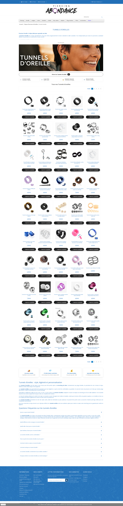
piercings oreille (95, 399)
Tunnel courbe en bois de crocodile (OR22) (60, 215)
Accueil (21, 24)
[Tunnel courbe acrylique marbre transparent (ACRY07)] (61, 127)
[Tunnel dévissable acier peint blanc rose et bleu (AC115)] (77, 260)
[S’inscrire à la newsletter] (66, 480)
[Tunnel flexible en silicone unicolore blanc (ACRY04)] (29, 154)
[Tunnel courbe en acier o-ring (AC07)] (93, 127)
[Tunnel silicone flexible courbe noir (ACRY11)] (77, 154)
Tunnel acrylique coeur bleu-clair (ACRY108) (29, 242)
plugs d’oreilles (80, 385)
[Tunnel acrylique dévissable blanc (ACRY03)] (77, 286)
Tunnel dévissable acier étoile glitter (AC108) (61, 348)
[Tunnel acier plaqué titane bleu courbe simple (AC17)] (93, 233)
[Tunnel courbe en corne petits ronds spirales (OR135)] (29, 339)
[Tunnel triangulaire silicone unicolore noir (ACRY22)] (45, 180)
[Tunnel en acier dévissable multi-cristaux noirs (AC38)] (77, 207)
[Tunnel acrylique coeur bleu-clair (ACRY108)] (29, 233)
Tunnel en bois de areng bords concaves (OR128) (61, 268)
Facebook (85, 475)
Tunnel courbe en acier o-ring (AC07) (93, 136)
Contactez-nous (23, 494)
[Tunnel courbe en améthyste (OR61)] (29, 180)
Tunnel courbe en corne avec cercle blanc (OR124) (29, 268)
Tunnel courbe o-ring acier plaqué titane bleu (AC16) (29, 321)
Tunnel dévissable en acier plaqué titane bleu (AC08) (61, 189)
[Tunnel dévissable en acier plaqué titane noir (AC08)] (45, 101)
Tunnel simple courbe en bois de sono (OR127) (93, 189)
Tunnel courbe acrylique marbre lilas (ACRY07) (61, 295)
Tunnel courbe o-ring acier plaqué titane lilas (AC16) (93, 295)
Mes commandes (38, 475)
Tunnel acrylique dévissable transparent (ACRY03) (93, 162)
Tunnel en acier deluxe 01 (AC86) (93, 268)
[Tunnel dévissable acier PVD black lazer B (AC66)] (77, 339)
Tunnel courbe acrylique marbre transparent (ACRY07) (61, 136)
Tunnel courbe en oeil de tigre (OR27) (28, 215)
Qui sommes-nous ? (24, 484)
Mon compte (38, 472)
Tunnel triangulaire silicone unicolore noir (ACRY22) (45, 189)
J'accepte (3, 504)
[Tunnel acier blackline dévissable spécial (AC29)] (61, 154)
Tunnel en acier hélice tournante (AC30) (29, 295)
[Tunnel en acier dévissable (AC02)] (29, 127)
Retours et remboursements (25, 490)
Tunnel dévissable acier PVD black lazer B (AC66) (77, 348)
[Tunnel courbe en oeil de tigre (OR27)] (29, 207)
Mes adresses (37, 479)
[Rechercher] (102, 17)
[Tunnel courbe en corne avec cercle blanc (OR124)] (29, 260)
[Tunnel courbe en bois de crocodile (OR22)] (61, 207)
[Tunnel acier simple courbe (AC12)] (61, 101)
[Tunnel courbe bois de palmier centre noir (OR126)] (77, 180)
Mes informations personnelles (38, 481)
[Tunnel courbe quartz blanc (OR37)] (45, 286)
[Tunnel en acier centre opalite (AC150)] (93, 313)
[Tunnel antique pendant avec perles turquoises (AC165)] (45, 154)
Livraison (21, 488)
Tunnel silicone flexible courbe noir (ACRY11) (77, 162)
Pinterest (85, 479)
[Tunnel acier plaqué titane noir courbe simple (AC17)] (29, 101)
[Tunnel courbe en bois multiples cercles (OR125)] (45, 207)
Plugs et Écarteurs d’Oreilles (31, 24)
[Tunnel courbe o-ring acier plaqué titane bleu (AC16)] (29, 313)
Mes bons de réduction (39, 484)
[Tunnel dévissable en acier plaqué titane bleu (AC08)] (61, 180)
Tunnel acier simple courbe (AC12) (61, 110)
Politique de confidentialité (25, 482)
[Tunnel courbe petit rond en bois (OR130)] (45, 260)
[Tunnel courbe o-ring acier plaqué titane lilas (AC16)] (93, 286)
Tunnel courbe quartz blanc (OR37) (45, 295)
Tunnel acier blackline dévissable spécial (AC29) (61, 162)
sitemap (21, 496)
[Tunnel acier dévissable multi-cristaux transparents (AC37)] (93, 339)
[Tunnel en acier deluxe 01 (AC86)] (93, 260)
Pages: (89, 88)
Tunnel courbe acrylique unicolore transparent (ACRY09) (45, 242)
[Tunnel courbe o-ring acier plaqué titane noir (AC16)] (77, 127)
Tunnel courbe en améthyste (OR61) (29, 189)
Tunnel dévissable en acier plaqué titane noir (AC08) (45, 110)
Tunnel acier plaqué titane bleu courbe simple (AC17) (93, 242)
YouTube (85, 481)
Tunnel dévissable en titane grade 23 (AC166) (61, 321)
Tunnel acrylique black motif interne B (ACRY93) (45, 348)
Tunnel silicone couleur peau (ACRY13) (93, 215)
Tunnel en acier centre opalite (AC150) (93, 321)
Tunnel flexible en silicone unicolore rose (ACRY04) (77, 242)
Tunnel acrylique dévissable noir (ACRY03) (77, 110)
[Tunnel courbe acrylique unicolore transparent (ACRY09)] (45, 233)
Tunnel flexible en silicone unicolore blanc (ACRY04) (29, 162)
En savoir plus (61, 42)
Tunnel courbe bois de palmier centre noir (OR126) (77, 189)
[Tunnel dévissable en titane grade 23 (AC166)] (61, 313)
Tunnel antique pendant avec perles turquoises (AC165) (45, 162)
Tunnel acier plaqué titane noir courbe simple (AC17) (29, 110)
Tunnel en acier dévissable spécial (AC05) (45, 136)
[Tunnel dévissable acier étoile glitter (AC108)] (61, 339)
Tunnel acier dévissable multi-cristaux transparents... (93, 348)
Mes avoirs (36, 477)
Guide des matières (23, 492)
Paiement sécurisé (23, 486)
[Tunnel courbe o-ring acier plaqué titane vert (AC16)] (45, 313)
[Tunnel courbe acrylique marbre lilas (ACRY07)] (61, 286)
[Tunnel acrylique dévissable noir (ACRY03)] (77, 101)
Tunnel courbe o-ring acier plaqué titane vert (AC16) (45, 321)
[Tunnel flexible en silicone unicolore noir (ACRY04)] (93, 101)
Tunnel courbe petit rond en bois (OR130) (45, 268)
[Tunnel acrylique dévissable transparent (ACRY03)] (93, 154)
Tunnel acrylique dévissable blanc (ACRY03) (77, 295)
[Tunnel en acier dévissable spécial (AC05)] (45, 127)
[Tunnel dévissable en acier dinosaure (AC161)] (77, 313)
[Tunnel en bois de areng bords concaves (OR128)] (61, 260)
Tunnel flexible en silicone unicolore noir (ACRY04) (93, 110)
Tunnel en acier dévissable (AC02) (29, 136)
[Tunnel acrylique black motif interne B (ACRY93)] (45, 339)
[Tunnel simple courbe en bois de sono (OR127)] (93, 180)
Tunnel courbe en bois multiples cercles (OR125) (45, 215)
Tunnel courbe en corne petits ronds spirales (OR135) (28, 348)
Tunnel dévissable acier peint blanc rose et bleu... (77, 268)
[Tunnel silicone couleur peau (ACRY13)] (93, 207)
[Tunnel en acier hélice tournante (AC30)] (29, 286)
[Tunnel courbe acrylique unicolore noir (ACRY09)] (61, 233)
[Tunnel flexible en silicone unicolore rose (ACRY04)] (77, 233)
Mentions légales (23, 477)
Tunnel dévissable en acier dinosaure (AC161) (77, 321)
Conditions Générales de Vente (25, 479)
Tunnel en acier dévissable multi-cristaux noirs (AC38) (77, 215)
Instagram (85, 477)
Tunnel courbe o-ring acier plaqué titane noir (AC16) (77, 136)
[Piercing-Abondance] (61, 14)
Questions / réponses (24, 475)
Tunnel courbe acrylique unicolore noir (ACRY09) (61, 242)
